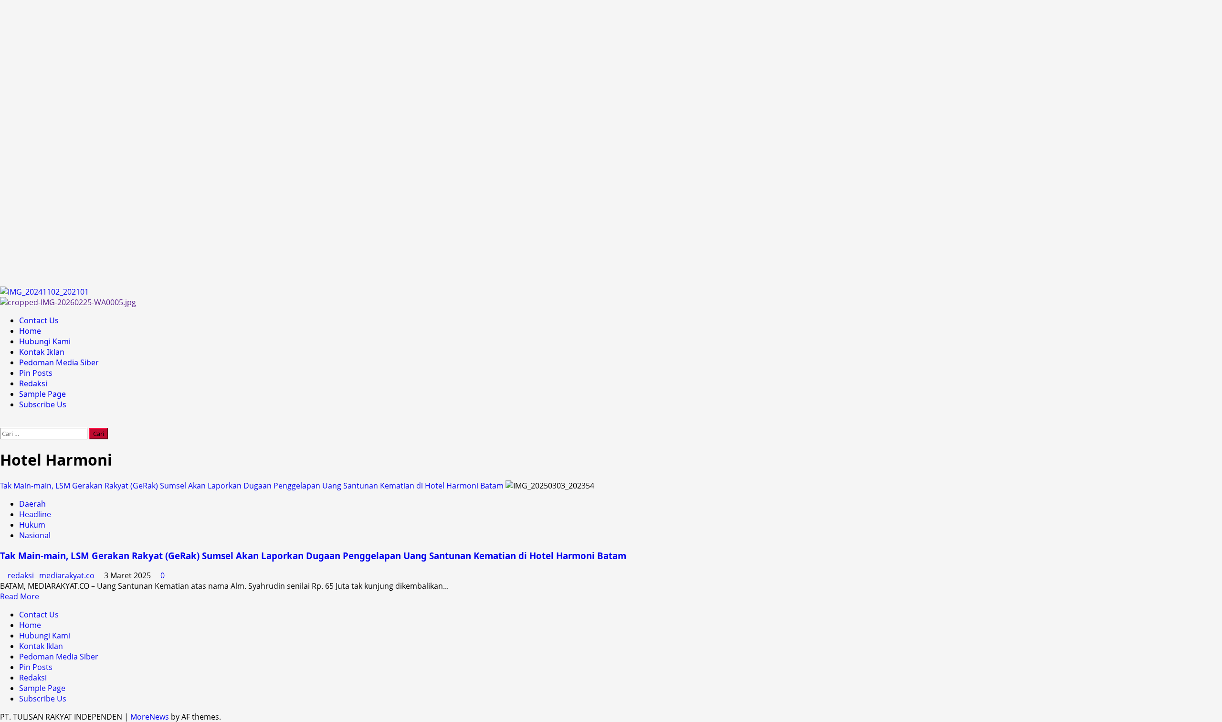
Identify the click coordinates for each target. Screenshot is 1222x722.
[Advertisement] (286, 143)
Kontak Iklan (41, 352)
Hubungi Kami (45, 341)
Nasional (35, 535)
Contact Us (39, 320)
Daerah (32, 504)
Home (30, 331)
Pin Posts (36, 373)
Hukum (32, 525)
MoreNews (149, 716)
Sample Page (42, 394)
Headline (35, 514)
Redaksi (33, 383)
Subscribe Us (42, 404)
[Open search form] (3, 422)
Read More (19, 596)
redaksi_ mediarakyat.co (52, 575)
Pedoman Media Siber (59, 362)
